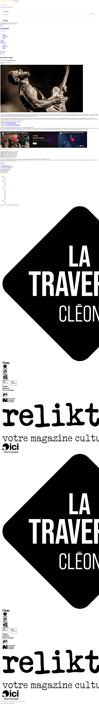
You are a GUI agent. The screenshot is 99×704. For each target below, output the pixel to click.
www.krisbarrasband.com (4, 165)
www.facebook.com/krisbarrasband (6, 166)
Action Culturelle (5, 36)
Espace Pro (6, 204)
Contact (3, 37)
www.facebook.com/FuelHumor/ (11, 123)
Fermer (1, 25)
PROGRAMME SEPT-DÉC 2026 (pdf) (7, 0)
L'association (2, 41)
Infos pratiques (16, 0)
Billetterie (4, 38)
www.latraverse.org (74, 118)
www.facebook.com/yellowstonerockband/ (13, 124)
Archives (1, 204)
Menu (1, 24)
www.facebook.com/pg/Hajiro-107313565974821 (12, 125)
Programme (4, 34)
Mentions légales (3, 42)
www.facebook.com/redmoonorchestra (6, 167)
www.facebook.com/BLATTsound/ (10, 122)
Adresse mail (5, 14)
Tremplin (3, 35)
